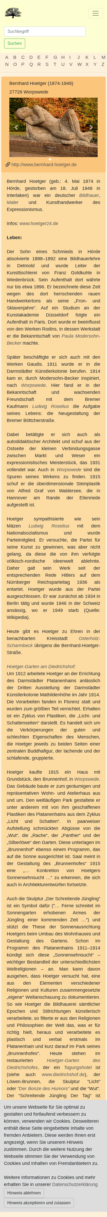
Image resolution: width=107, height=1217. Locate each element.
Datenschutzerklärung (75, 1184)
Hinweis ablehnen (24, 1193)
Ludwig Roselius (50, 406)
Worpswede (33, 385)
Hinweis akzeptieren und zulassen (39, 1203)
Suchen (15, 43)
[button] (16, 127)
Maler (12, 202)
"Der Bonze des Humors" (43, 1088)
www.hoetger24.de (38, 223)
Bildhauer (89, 195)
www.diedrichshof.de (63, 1074)
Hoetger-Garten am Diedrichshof (40, 666)
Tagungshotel (78, 1067)
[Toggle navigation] (95, 13)
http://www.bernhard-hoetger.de (43, 164)
